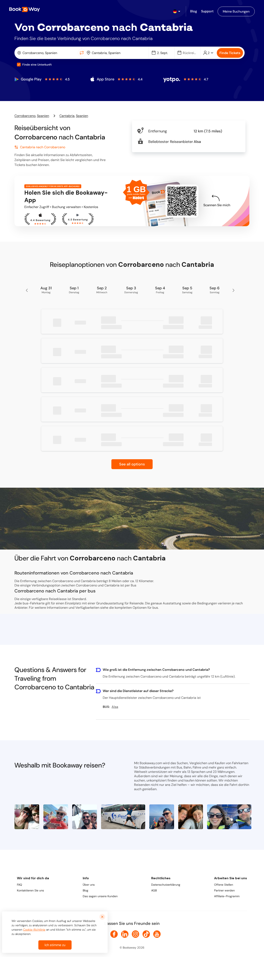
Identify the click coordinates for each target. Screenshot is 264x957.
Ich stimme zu (55, 945)
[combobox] (46, 53)
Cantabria (66, 116)
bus (155, 607)
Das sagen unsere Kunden (100, 896)
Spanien (43, 116)
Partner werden (224, 890)
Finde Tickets (229, 53)
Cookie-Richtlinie (34, 929)
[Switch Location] (82, 53)
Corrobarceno (24, 116)
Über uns (89, 884)
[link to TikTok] (146, 934)
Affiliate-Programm (226, 896)
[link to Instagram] (135, 934)
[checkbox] (19, 64)
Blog (85, 890)
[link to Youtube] (157, 934)
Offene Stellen (223, 884)
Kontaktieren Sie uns (30, 890)
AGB (154, 890)
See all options (132, 464)
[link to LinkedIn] (124, 934)
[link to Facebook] (114, 934)
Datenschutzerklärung (165, 884)
